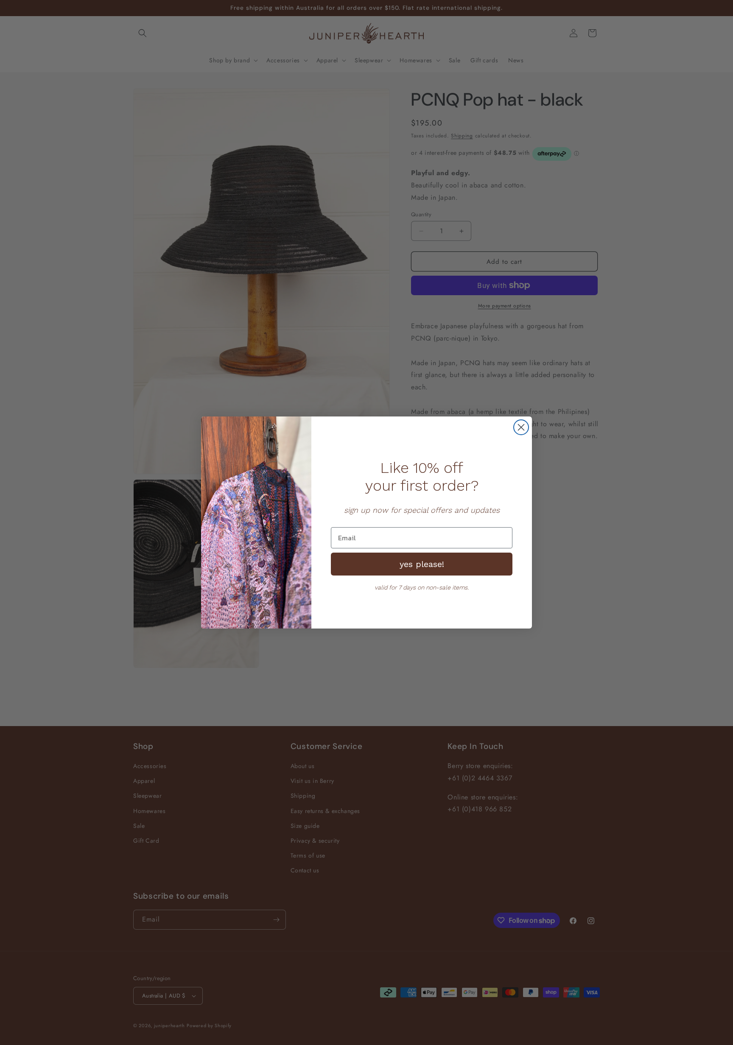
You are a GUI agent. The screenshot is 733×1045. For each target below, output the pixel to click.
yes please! (422, 564)
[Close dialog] (521, 427)
